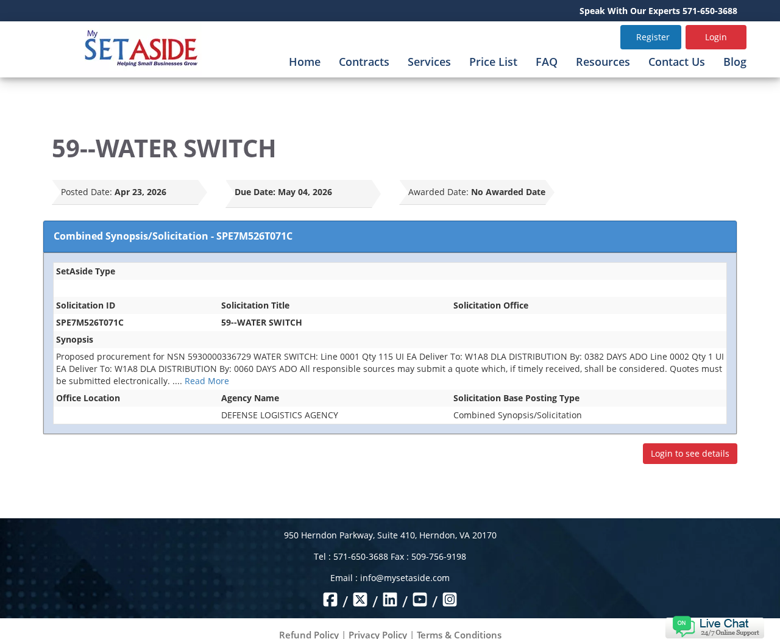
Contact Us (676, 61)
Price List (493, 61)
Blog (734, 61)
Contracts (364, 61)
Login (716, 37)
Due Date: (255, 192)
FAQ (547, 61)
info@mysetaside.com (405, 578)
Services (429, 61)
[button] (714, 626)
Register (653, 37)
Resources (603, 61)
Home (305, 61)
